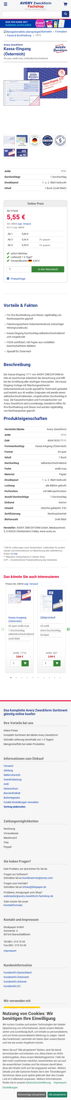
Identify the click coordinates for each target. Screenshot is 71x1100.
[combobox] (32, 14)
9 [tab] (54, 677)
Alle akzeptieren (57, 1094)
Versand (8, 765)
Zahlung (8, 770)
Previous (3, 629)
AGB (6, 784)
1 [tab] (11, 677)
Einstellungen (10, 1087)
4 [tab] (27, 677)
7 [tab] (44, 677)
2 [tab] (16, 677)
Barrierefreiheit (12, 793)
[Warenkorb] (65, 4)
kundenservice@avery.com (38, 877)
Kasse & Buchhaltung (19, 35)
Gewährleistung (12, 779)
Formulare (61, 31)
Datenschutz (11, 788)
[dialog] (35, 1054)
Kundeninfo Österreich (16, 977)
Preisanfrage (17, 278)
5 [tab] (33, 677)
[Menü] (5, 4)
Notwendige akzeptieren (31, 1094)
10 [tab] (60, 677)
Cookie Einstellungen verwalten (21, 802)
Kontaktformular (13, 905)
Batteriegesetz (12, 797)
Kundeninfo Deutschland (17, 972)
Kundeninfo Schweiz (15, 981)
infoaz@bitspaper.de (34, 887)
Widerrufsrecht (12, 775)
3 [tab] (22, 677)
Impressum (10, 950)
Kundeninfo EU (12, 986)
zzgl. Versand (24, 224)
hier (15, 554)
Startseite (46, 31)
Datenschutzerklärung (38, 1082)
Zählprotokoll (47, 617)
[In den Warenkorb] (25, 663)
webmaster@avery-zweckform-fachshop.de (28, 896)
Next (68, 629)
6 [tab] (38, 677)
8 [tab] (49, 677)
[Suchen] (65, 14)
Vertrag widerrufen (14, 806)
